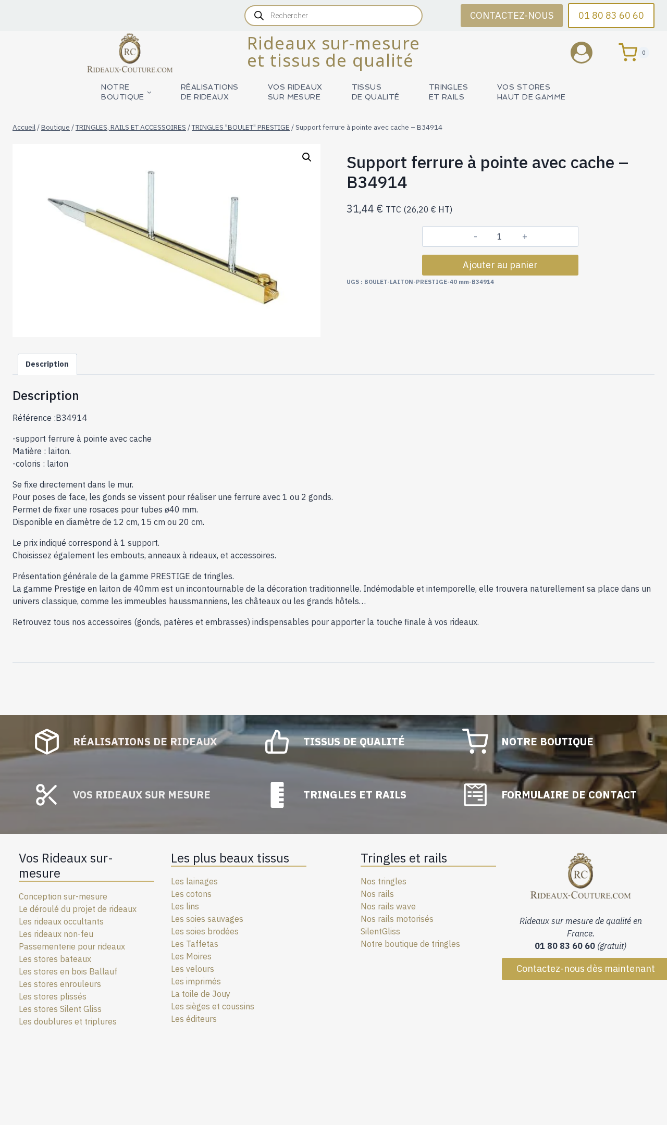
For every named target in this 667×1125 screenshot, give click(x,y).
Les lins (185, 906)
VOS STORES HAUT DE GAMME (531, 92)
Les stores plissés (53, 996)
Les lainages (194, 881)
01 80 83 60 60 (611, 15)
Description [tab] (47, 364)
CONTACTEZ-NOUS (511, 15)
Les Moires (191, 956)
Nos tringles (383, 881)
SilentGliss (380, 931)
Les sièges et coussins (212, 1006)
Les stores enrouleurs (60, 984)
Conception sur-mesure (63, 896)
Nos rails (377, 894)
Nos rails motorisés (397, 919)
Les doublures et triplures (68, 1021)
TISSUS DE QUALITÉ (376, 92)
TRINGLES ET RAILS (448, 92)
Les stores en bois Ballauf (68, 971)
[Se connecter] (589, 52)
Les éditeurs (194, 1019)
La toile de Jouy (200, 994)
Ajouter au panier (500, 265)
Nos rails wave (388, 906)
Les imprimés (196, 981)
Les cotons (191, 894)
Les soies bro (195, 931)
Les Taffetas (194, 944)
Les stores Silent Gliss (60, 1009)
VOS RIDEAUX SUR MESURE (295, 92)
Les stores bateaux (55, 959)
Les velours (192, 969)
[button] (307, 157)
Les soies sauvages (207, 919)
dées (229, 931)
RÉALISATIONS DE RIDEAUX (210, 92)
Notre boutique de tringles (410, 944)
